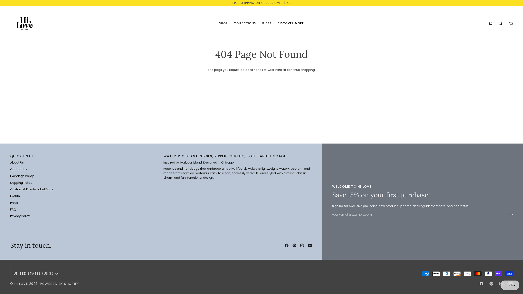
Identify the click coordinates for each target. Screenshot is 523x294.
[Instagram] (302, 245)
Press (14, 203)
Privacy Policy (20, 216)
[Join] (509, 214)
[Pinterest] (294, 245)
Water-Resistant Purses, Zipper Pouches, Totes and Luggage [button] (224, 156)
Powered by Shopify (59, 284)
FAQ (13, 209)
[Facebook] (286, 245)
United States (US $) (34, 273)
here (278, 70)
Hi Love (21, 284)
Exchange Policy (22, 176)
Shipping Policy (21, 183)
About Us (17, 162)
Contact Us (18, 169)
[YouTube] (310, 245)
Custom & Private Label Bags (31, 189)
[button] (223, 23)
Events (15, 196)
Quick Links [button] (21, 156)
